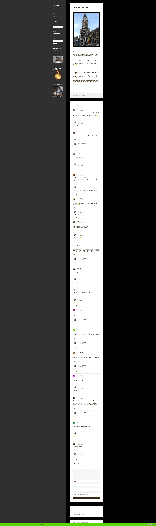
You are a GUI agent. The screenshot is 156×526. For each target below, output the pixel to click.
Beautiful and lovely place (82, 442)
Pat (77, 422)
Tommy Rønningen (80, 375)
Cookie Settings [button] (149, 524)
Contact (54, 20)
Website (74, 490)
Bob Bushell (79, 268)
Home (54, 13)
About (54, 18)
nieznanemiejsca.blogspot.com (83, 309)
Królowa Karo (79, 174)
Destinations (55, 15)
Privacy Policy (55, 21)
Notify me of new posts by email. (79, 495)
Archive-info (55, 16)
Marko (78, 221)
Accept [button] (153, 524)
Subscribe (55, 43)
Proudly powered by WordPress (83, 522)
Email (74, 485)
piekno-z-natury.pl (80, 352)
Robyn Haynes (79, 153)
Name (74, 481)
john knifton (79, 245)
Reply (76, 128)
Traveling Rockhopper (56, 4)
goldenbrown (79, 109)
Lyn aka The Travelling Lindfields (83, 288)
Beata (78, 329)
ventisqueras (79, 397)
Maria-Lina (79, 132)
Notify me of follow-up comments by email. (81, 494)
